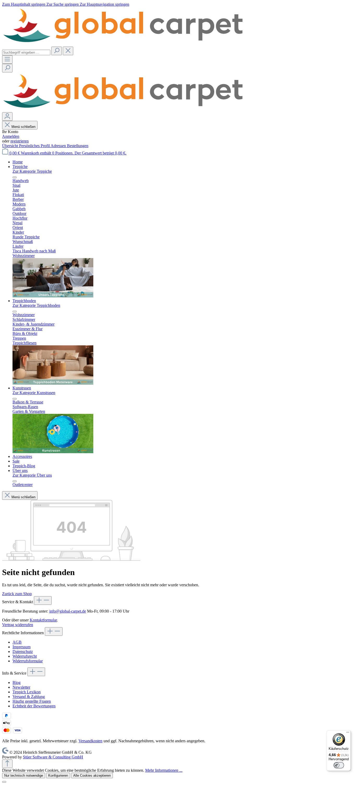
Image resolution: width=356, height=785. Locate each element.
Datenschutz (23, 651)
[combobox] (26, 52)
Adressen (59, 146)
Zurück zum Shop (17, 593)
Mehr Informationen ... (163, 770)
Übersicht (10, 146)
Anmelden (10, 136)
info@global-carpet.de (67, 611)
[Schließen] (4, 782)
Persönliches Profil (35, 146)
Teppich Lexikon (27, 692)
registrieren (19, 141)
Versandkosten (90, 741)
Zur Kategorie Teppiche (32, 171)
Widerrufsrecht (25, 656)
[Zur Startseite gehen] (124, 44)
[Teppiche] (53, 296)
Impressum (21, 647)
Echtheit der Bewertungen (34, 706)
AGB (17, 642)
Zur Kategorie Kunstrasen (34, 392)
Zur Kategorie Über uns (32, 475)
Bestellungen (77, 146)
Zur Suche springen (63, 4)
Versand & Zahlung (29, 696)
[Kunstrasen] (53, 452)
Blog (17, 682)
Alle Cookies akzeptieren (92, 775)
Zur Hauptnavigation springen (104, 4)
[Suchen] (56, 51)
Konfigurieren (58, 775)
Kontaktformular (43, 620)
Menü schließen (23, 127)
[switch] (339, 765)
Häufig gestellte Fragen (32, 701)
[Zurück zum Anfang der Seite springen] (7, 763)
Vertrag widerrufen (17, 624)
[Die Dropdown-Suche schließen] (68, 51)
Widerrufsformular (28, 661)
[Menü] (7, 59)
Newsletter (21, 687)
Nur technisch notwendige (23, 775)
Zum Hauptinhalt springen (24, 4)
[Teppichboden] (53, 383)
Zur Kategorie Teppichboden (36, 305)
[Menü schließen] (15, 177)
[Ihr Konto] (7, 116)
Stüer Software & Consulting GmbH (53, 757)
